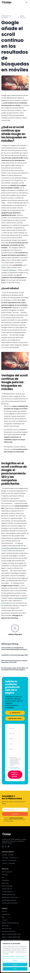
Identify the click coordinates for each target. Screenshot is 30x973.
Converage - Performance (9, 857)
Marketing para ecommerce (10, 903)
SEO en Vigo (5, 925)
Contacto (4, 920)
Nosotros (4, 911)
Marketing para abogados (9, 900)
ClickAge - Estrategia (8, 855)
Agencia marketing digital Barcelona (12, 940)
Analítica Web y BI (7, 889)
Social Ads (5, 874)
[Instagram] (3, 846)
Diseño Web (5, 883)
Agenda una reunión (15, 718)
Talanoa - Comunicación (9, 860)
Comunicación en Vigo (8, 931)
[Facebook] (5, 846)
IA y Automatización (7, 891)
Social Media (5, 880)
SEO (3, 877)
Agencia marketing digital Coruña (11, 934)
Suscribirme (15, 814)
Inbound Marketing (7, 886)
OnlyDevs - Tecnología (8, 863)
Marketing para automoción (10, 897)
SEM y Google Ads (7, 872)
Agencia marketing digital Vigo (10, 923)
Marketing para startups (8, 894)
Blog (3, 917)
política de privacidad (15, 768)
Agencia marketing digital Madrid (11, 937)
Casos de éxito (6, 914)
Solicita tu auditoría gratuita (14, 774)
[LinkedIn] (8, 846)
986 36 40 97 (16, 713)
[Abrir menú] (26, 2)
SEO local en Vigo (7, 928)
